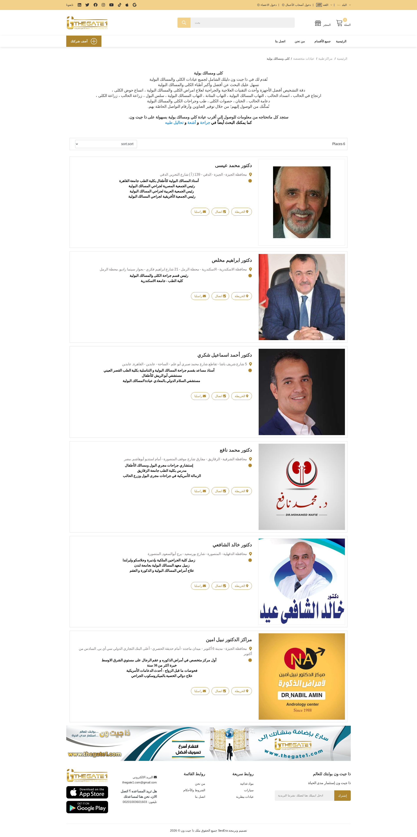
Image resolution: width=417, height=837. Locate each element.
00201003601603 (135, 802)
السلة (347, 24)
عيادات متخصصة (303, 58)
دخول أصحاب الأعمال (297, 5)
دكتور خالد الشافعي (232, 544)
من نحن (300, 41)
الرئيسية (341, 41)
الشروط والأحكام (194, 790)
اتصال (219, 211)
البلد (344, 5)
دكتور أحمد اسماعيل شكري (224, 355)
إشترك (342, 795)
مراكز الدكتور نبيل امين (229, 639)
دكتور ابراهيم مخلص (232, 260)
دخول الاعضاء (268, 5)
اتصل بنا (280, 41)
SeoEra (223, 830)
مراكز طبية (325, 58)
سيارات (249, 790)
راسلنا (198, 211)
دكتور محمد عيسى (233, 165)
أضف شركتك (79, 41)
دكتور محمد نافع (236, 450)
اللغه (323, 5)
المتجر (327, 24)
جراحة (205, 122)
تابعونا (69, 5)
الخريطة (240, 211)
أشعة (191, 122)
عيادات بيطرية (245, 796)
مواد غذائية (247, 783)
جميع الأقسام (322, 41)
